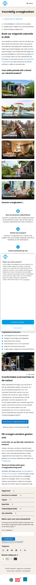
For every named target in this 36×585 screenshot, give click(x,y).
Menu (31, 3)
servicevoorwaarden (7, 542)
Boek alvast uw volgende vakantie (14, 422)
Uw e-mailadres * (7, 530)
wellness (16, 410)
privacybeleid (18, 541)
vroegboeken (6, 461)
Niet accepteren (18, 328)
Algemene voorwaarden (24, 568)
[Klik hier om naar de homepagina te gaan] (5, 3)
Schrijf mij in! (8, 539)
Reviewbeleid (26, 571)
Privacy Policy (11, 571)
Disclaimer (19, 571)
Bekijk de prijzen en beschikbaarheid (15, 427)
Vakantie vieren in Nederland (13, 19)
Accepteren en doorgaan (17, 322)
